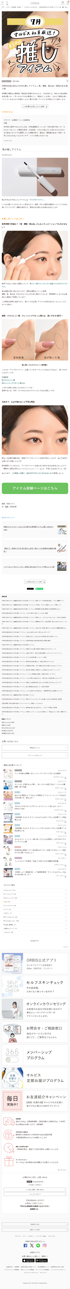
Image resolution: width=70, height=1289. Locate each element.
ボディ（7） (8, 913)
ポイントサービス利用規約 (42, 1269)
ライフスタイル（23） (11, 917)
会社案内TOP (9, 1267)
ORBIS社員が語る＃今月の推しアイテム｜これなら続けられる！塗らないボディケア (26, 632)
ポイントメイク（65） (11, 898)
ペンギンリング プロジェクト (31, 1272)
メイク (24, 1236)
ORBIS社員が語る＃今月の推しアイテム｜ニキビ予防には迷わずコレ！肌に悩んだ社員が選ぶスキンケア (32, 678)
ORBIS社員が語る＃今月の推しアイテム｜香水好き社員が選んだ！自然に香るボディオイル (28, 661)
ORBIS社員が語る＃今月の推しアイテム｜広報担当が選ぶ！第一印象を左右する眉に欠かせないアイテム (32, 666)
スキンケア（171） (10, 890)
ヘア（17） (8, 909)
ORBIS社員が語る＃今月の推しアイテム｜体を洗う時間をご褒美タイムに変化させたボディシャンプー (31, 670)
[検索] (7, 2)
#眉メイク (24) (6, 725)
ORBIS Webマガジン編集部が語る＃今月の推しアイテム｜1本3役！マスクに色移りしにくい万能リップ (31, 605)
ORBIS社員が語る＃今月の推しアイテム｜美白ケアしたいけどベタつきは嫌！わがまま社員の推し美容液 (32, 699)
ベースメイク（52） (11, 894)
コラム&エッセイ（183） (12, 921)
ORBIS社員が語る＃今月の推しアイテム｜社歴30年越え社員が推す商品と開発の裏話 (26, 640)
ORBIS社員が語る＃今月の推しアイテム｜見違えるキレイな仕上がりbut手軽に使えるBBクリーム (30, 636)
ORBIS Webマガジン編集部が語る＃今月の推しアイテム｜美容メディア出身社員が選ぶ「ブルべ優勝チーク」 (33, 600)
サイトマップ (43, 1272)
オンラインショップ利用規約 (12, 1269)
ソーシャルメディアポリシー (58, 1269)
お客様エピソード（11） (11, 928)
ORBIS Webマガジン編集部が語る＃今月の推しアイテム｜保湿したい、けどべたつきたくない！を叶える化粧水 (34, 617)
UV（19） (8, 902)
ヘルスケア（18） (9, 932)
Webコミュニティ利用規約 (27, 1269)
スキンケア (17, 1236)
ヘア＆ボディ (30, 1236)
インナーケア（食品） (41, 1236)
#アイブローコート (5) (8, 728)
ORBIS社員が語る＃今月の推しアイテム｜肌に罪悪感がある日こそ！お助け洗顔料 (25, 686)
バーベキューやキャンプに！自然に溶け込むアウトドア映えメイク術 (29, 567)
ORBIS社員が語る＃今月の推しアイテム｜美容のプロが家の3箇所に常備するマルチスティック (29, 649)
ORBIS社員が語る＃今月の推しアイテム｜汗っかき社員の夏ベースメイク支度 (24, 657)
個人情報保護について (43, 1267)
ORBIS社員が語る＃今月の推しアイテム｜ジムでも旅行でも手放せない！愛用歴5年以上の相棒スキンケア (32, 691)
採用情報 (17, 1267)
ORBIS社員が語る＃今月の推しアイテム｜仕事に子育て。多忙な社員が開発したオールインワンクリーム (32, 653)
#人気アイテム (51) (7, 730)
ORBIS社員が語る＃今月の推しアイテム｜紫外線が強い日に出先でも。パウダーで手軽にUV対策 (29, 707)
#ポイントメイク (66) (8, 722)
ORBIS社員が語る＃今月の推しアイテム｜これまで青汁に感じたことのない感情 (25, 613)
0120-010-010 (38, 1182)
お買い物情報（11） (11, 925)
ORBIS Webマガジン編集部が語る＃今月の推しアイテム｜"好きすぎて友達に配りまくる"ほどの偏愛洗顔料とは (34, 628)
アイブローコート (7, 155)
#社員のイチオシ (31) (8, 733)
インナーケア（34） (11, 905)
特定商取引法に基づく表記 (57, 1267)
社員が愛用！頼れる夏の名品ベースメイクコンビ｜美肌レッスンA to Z (22, 703)
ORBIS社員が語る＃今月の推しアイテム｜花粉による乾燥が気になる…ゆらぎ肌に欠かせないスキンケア (32, 682)
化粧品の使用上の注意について (28, 1267)
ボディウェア (51, 1236)
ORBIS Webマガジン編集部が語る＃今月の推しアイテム (18, 645)
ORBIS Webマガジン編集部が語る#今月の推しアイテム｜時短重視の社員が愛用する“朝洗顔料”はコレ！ (31, 609)
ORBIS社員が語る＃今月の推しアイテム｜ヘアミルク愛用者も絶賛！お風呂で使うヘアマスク (28, 674)
